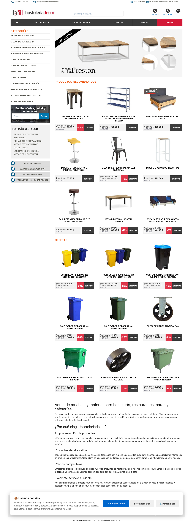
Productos (41, 23)
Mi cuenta (167, 14)
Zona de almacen (20, 59)
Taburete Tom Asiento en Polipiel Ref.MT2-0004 (74, 169)
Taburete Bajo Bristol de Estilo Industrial (74, 117)
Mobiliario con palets (23, 71)
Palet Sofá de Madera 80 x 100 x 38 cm (163, 117)
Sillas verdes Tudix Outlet (26, 95)
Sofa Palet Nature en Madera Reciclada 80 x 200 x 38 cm (163, 220)
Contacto (155, 14)
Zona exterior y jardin (23, 65)
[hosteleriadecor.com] (34, 10)
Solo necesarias (142, 503)
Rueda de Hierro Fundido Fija (163, 326)
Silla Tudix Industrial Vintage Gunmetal (118, 169)
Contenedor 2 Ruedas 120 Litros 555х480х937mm (74, 276)
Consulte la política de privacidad (23, 121)
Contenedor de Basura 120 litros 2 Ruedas (74, 327)
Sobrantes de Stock (22, 101)
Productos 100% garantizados (32, 180)
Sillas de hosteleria (22, 41)
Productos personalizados (26, 89)
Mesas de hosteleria (22, 35)
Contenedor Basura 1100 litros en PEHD (74, 379)
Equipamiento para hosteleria (28, 47)
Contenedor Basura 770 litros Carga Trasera (162, 379)
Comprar (89, 127)
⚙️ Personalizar (167, 503)
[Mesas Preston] (119, 53)
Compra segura (32, 163)
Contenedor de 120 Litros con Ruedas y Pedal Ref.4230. (162, 276)
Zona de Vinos (18, 77)
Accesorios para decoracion (27, 53)
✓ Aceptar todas (116, 503)
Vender (170, 23)
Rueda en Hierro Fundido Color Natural (118, 379)
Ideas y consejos (81, 23)
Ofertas (119, 23)
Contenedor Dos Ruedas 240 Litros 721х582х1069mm (118, 276)
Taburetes (20, 137)
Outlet (144, 23)
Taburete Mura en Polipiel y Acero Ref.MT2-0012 (74, 220)
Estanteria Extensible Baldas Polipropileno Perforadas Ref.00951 (118, 118)
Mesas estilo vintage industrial (26, 146)
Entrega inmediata (32, 174)
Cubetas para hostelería (25, 83)
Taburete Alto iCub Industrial (162, 168)
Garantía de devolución (32, 169)
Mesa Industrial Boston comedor (118, 220)
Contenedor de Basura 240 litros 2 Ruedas (118, 327)
